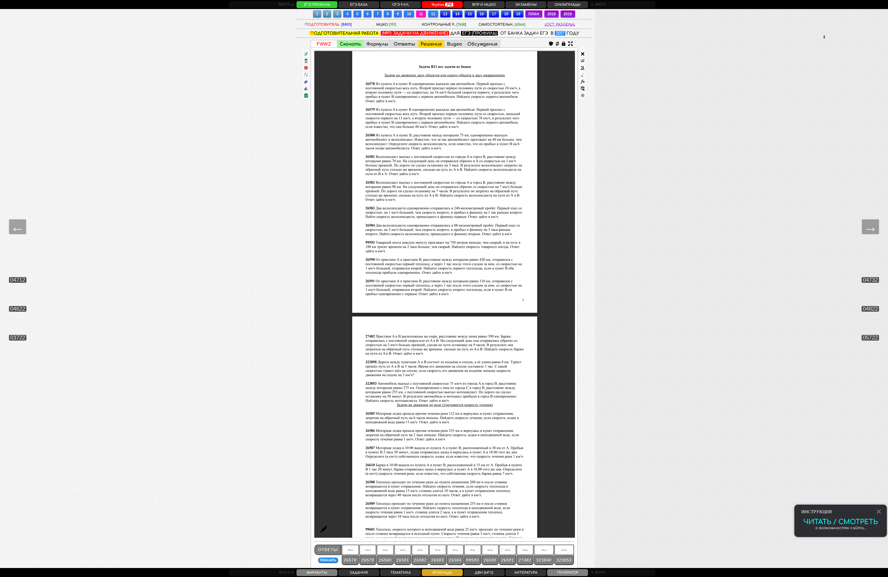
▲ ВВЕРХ (597, 4)
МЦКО (386, 24)
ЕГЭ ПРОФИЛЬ (317, 4)
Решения (431, 44)
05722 (870, 338)
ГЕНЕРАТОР (567, 572)
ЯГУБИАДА (442, 572)
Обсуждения (482, 44)
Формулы (377, 44)
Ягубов (442, 4)
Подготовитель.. (328, 24)
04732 (870, 280)
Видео (454, 44)
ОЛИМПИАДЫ (567, 4)
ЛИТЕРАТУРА (525, 572)
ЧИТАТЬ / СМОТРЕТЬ (840, 522)
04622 (17, 309)
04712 (17, 280)
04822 (870, 309)
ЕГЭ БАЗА (358, 4)
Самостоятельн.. (501, 24)
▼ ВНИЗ (597, 572)
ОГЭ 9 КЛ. (400, 4)
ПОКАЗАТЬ (328, 560)
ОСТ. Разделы (560, 24)
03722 (17, 338)
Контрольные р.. (444, 24)
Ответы (404, 44)
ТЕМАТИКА (401, 572)
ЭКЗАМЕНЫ (526, 4)
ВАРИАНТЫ (317, 572)
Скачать (350, 44)
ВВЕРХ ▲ (287, 4)
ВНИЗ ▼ (287, 572)
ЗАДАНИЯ (359, 572)
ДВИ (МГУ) (484, 572)
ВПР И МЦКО (484, 4)
